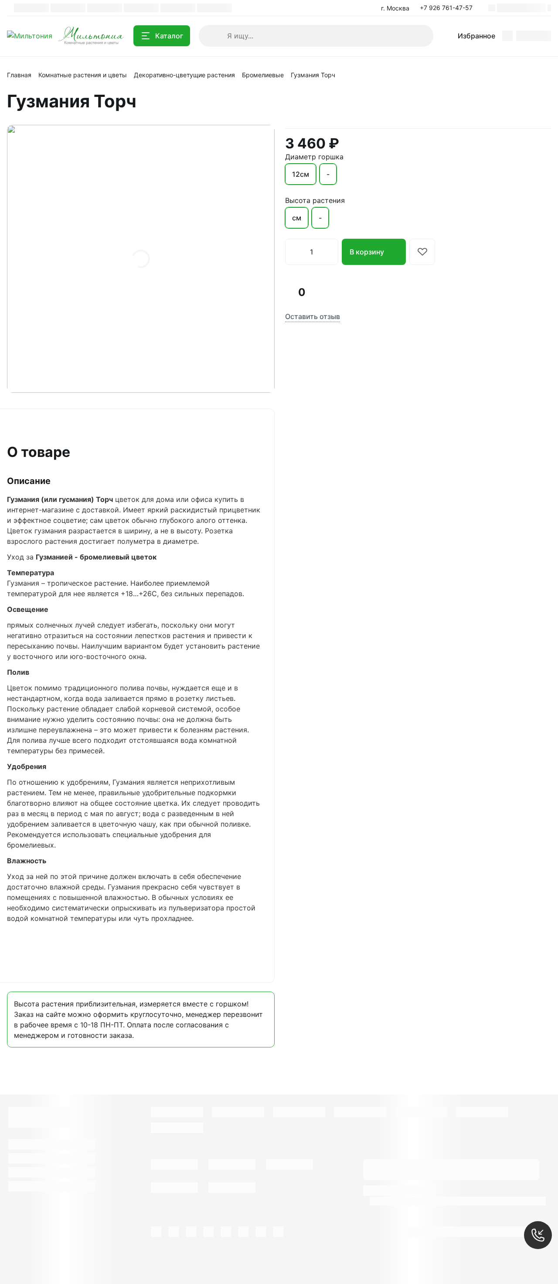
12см (300, 174)
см (296, 217)
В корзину (367, 251)
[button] (449, 8)
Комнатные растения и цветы (82, 75)
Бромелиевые (263, 75)
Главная (19, 75)
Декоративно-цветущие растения (184, 75)
